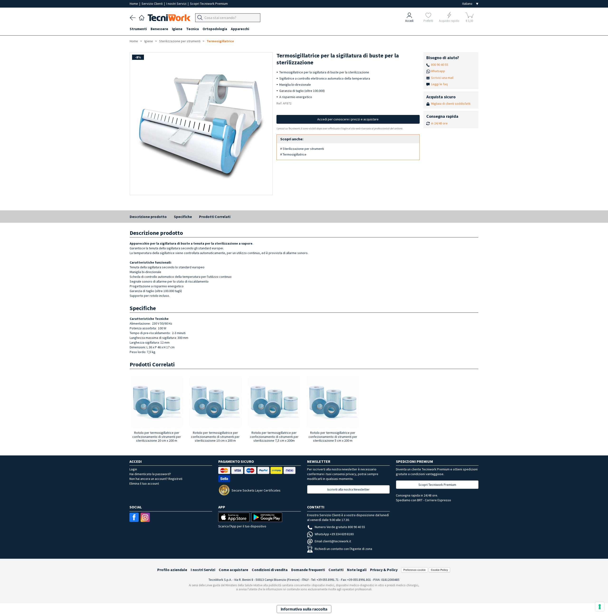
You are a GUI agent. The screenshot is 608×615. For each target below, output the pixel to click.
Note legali (356, 569)
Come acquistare (233, 569)
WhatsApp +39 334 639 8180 (334, 534)
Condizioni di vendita (270, 569)
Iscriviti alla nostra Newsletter (348, 489)
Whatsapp (438, 71)
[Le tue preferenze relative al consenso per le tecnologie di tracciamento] (599, 606)
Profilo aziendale (172, 569)
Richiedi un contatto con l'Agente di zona (343, 549)
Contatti (335, 569)
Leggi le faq (439, 84)
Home (134, 3)
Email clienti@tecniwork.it (333, 541)
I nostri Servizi (176, 3)
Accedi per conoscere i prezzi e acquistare (348, 119)
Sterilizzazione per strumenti (179, 41)
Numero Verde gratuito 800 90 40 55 (340, 527)
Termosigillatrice (220, 41)
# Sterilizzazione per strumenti (302, 149)
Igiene (148, 41)
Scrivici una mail (442, 78)
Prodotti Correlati (214, 216)
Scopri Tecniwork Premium (209, 3)
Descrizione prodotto (148, 216)
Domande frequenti (308, 569)
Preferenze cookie (414, 570)
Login (133, 469)
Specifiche (183, 216)
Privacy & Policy (384, 569)
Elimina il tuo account (144, 483)
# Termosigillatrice (293, 154)
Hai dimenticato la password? (150, 474)
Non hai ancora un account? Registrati (155, 479)
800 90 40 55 (439, 64)
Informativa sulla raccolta (304, 609)
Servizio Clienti (152, 3)
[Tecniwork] (142, 17)
